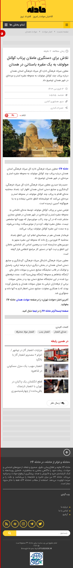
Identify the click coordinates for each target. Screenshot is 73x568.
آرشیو (65, 514)
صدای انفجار (60, 332)
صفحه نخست (62, 32)
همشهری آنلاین (51, 101)
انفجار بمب (44, 332)
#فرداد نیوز (25, 17)
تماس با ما (63, 511)
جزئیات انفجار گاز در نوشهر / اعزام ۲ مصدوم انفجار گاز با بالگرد (26, 355)
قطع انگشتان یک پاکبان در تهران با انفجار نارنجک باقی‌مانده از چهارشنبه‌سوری (26, 386)
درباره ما (64, 507)
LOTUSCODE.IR (44, 548)
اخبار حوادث (47, 32)
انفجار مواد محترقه (25, 332)
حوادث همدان (31, 32)
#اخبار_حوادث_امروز (43, 17)
